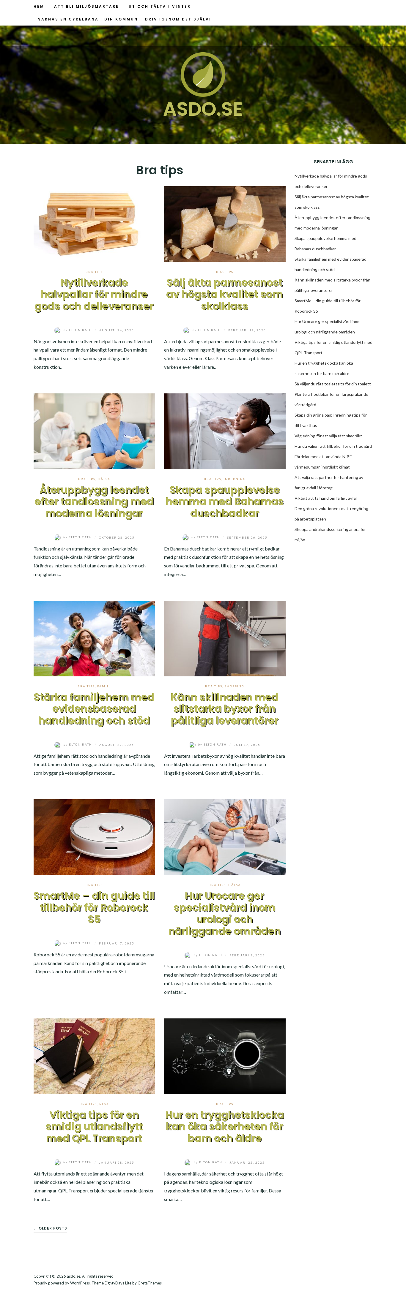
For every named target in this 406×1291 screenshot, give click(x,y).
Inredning (235, 479)
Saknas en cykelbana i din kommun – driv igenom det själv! (124, 19)
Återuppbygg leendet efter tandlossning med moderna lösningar (94, 501)
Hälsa (104, 479)
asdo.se (203, 109)
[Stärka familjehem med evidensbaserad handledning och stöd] (94, 637)
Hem (39, 6)
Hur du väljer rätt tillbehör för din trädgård (333, 446)
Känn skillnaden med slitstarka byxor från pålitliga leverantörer (224, 709)
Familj (104, 686)
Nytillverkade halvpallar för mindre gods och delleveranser (94, 294)
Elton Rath (78, 330)
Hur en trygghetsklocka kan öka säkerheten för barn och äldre (225, 1127)
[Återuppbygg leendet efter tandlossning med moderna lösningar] (94, 430)
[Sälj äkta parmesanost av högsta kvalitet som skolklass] (225, 223)
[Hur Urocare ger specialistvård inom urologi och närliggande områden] (225, 836)
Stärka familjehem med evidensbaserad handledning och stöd (94, 709)
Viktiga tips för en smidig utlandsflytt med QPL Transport (94, 1127)
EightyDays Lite (118, 1283)
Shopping (234, 686)
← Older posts (50, 1228)
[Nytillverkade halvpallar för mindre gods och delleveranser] (94, 223)
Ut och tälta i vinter (160, 6)
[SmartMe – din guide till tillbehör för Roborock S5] (94, 836)
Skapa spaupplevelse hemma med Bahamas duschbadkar (225, 501)
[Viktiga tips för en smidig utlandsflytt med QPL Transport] (94, 1055)
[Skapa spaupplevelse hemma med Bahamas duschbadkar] (225, 430)
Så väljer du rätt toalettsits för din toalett (333, 383)
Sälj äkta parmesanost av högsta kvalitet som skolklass (224, 294)
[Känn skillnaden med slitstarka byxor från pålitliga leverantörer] (225, 637)
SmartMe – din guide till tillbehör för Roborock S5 (94, 907)
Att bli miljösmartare (86, 6)
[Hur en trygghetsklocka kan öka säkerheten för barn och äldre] (225, 1055)
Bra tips (94, 271)
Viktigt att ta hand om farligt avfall (326, 498)
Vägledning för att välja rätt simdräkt (328, 435)
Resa (104, 1104)
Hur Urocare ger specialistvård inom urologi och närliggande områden (225, 913)
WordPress (80, 1283)
